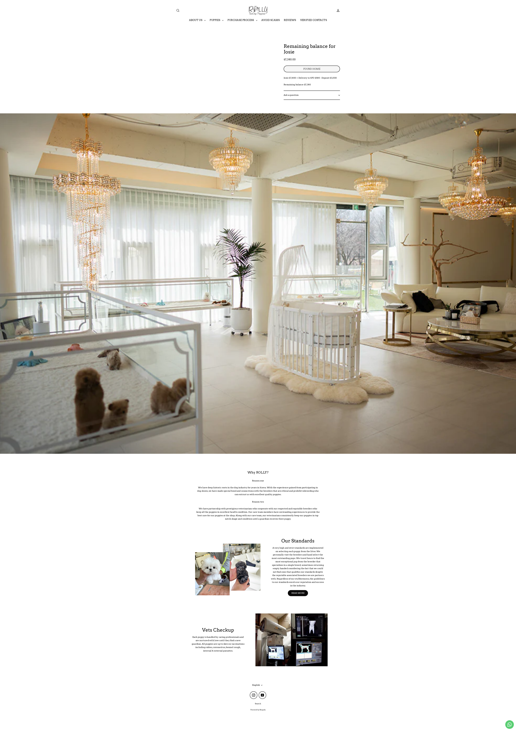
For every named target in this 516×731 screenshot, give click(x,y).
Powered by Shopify (258, 710)
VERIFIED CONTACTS (313, 20)
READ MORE (297, 593)
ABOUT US (196, 20)
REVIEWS (290, 20)
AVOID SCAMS (270, 20)
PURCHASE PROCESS (241, 20)
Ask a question (291, 95)
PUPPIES (215, 20)
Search (258, 704)
